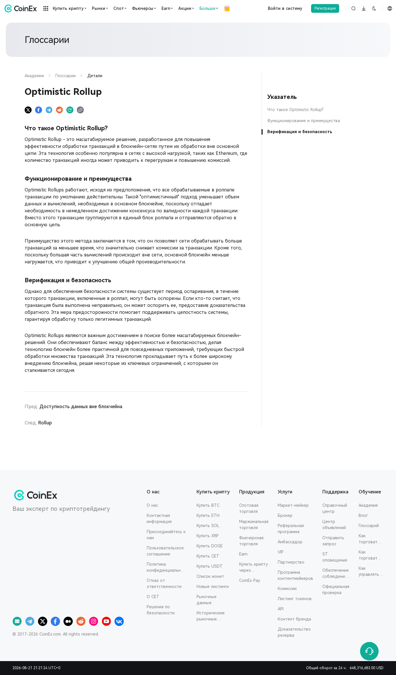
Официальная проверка (335, 589)
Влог (363, 515)
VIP (281, 552)
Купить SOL (208, 525)
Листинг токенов (295, 598)
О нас (152, 505)
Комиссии (287, 588)
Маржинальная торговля (253, 524)
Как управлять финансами (369, 572)
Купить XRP (208, 535)
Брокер (285, 515)
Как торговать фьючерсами (371, 555)
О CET (153, 596)
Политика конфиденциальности (166, 567)
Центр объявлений (334, 524)
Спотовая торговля (248, 508)
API (281, 609)
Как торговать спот (369, 539)
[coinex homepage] (22, 8)
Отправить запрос (333, 540)
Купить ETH (208, 515)
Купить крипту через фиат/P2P (253, 567)
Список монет (210, 576)
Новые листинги (213, 586)
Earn (243, 554)
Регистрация (325, 8)
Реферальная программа (291, 528)
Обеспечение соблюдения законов (335, 574)
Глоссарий (369, 525)
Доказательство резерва (294, 632)
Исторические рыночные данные (211, 616)
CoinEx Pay (249, 580)
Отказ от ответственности (164, 583)
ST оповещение (334, 557)
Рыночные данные (207, 599)
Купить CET (208, 556)
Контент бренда (294, 619)
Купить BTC (208, 505)
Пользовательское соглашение (165, 551)
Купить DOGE (210, 546)
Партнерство (291, 562)
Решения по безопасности (161, 610)
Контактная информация (159, 518)
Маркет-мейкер (293, 505)
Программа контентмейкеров (295, 575)
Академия (368, 505)
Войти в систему (285, 8)
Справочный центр (334, 508)
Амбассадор (290, 542)
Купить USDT (210, 566)
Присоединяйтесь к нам (166, 534)
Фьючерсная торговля (251, 540)
